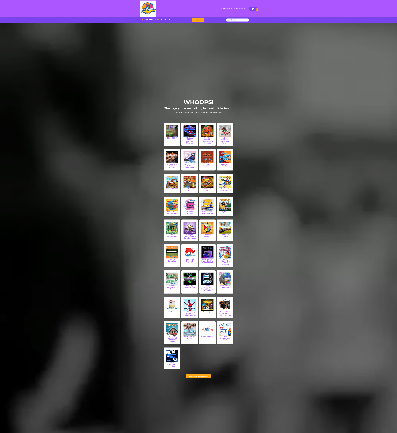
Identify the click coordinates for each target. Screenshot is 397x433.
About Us (238, 9)
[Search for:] (237, 20)
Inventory (225, 9)
